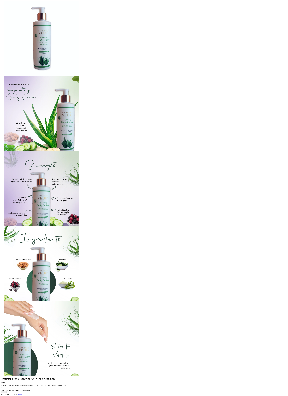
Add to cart (3, 392)
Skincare (20, 394)
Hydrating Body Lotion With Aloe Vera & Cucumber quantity (15, 390)
